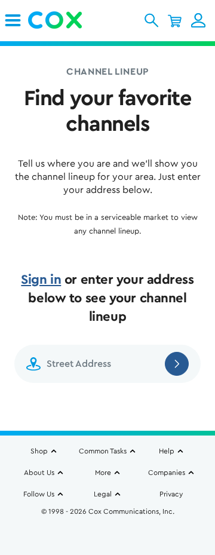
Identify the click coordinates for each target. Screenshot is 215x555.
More (103, 472)
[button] (151, 20)
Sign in (41, 279)
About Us (39, 472)
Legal (103, 494)
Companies (166, 472)
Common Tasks (103, 451)
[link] (13, 20)
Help (166, 451)
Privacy (171, 494)
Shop (39, 451)
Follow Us (38, 494)
